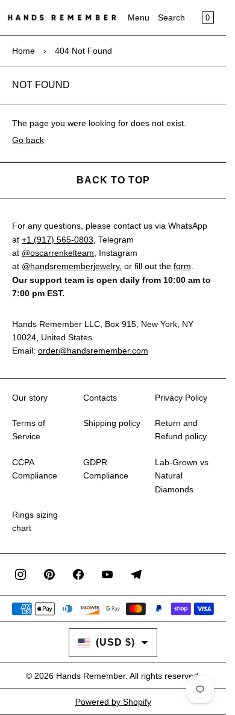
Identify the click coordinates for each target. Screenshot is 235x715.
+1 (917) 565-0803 (57, 239)
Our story (30, 397)
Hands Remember (90, 676)
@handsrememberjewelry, (72, 266)
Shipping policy (111, 423)
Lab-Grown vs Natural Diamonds (181, 475)
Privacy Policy (181, 397)
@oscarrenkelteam (58, 253)
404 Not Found (83, 51)
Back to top (113, 180)
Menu (138, 17)
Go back (28, 140)
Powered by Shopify (113, 702)
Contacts (100, 397)
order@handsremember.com (93, 350)
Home (23, 51)
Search (171, 17)
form (182, 266)
